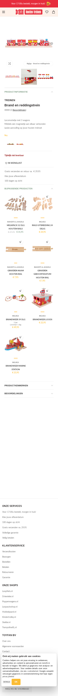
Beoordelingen (19, 110)
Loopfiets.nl (7, 591)
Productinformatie (16, 92)
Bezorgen (6, 557)
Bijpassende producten (18, 188)
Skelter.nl (6, 622)
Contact (6, 652)
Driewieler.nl (7, 597)
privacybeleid (8, 676)
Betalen (5, 567)
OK (16, 682)
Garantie (6, 578)
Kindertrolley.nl (9, 617)
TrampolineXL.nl (9, 627)
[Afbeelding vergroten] (10, 64)
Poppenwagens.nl (10, 602)
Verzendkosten (9, 552)
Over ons (6, 641)
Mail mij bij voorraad (17, 689)
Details (6, 682)
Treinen (9, 100)
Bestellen (6, 562)
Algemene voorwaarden (13, 646)
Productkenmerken (16, 385)
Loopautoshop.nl (9, 607)
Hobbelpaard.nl (9, 612)
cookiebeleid (32, 671)
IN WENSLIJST (15, 163)
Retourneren (8, 572)
